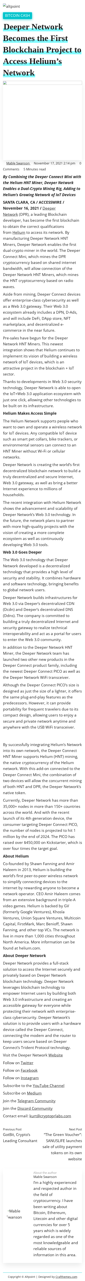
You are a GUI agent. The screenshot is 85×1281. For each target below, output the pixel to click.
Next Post (75, 1129)
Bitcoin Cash (17, 15)
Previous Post (12, 1129)
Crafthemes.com (66, 1277)
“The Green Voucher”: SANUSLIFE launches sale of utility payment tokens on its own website (62, 1147)
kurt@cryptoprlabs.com (50, 1116)
